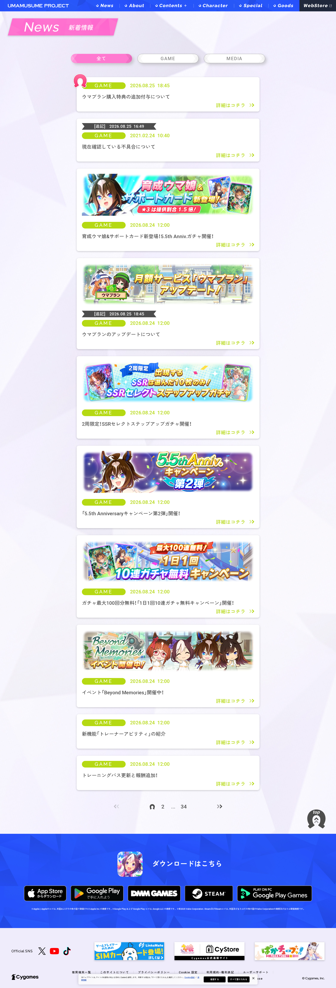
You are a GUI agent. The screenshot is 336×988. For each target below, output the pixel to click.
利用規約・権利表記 (220, 972)
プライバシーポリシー (154, 972)
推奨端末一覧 (81, 972)
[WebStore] (317, 5)
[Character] (214, 5)
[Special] (251, 5)
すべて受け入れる (238, 979)
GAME (104, 85)
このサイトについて (114, 972)
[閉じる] (253, 978)
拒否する (214, 979)
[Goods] (284, 5)
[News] (105, 5)
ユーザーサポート (256, 972)
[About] (135, 5)
